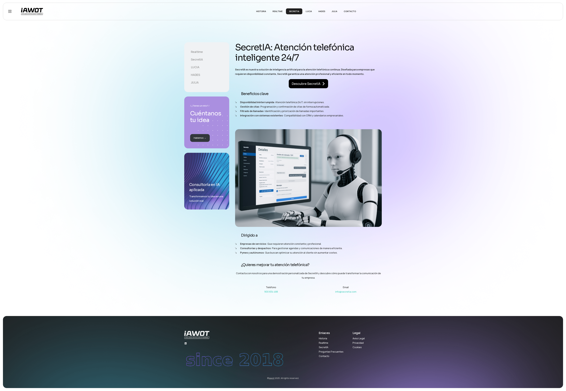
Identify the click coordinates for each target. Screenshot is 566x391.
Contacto (324, 356)
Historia (323, 338)
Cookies (357, 347)
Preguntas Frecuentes (331, 351)
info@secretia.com (345, 291)
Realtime (197, 52)
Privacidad (358, 342)
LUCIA (195, 67)
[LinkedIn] (185, 343)
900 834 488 (271, 291)
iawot (271, 378)
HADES (195, 75)
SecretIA (197, 59)
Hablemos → (200, 137)
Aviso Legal (359, 338)
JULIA (195, 82)
